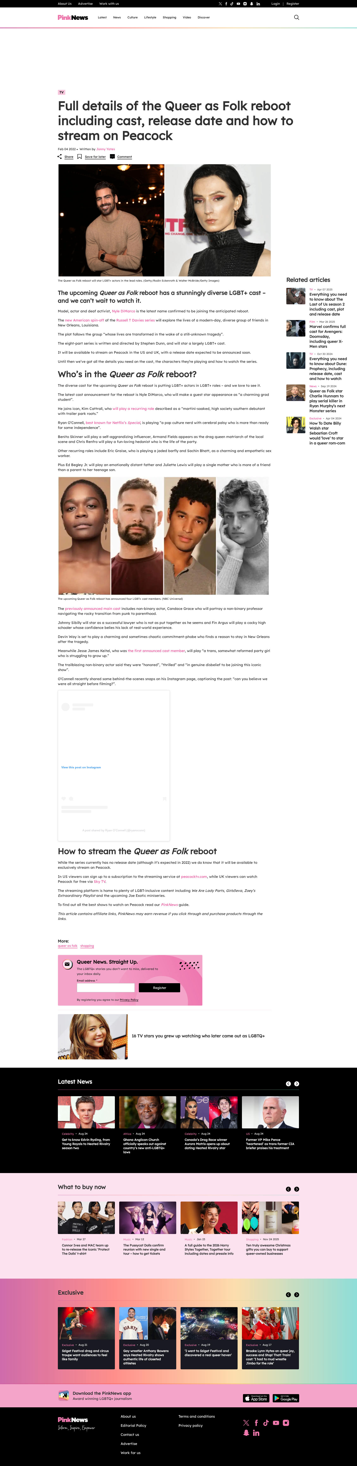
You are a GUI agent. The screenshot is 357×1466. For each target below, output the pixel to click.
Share (68, 157)
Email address (92, 980)
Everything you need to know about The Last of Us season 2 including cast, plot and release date (328, 304)
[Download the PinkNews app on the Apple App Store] (256, 1398)
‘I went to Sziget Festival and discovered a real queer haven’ (208, 1353)
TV (62, 92)
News (117, 17)
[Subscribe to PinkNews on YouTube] (276, 1424)
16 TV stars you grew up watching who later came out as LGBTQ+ (198, 1035)
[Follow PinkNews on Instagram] (286, 1424)
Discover (204, 17)
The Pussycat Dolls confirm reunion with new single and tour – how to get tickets (144, 1249)
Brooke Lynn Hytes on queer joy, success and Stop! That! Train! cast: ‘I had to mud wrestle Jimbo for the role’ (270, 1357)
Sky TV (99, 881)
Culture (132, 17)
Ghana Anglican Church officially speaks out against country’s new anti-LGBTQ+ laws (144, 1146)
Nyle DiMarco (123, 311)
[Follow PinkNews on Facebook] (256, 1424)
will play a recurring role (133, 408)
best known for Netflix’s (112, 422)
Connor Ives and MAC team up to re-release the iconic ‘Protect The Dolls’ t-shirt (85, 1249)
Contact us (130, 1434)
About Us (64, 4)
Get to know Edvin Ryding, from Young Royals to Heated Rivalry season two (86, 1144)
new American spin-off (84, 320)
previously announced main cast (92, 608)
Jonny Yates (105, 149)
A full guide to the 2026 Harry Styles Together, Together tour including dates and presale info (209, 1249)
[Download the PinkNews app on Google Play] (286, 1398)
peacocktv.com (194, 876)
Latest (102, 17)
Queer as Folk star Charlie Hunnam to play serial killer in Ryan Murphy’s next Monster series (327, 401)
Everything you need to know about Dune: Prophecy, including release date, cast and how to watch (328, 368)
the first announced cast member (156, 651)
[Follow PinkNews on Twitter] (246, 1424)
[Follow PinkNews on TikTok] (266, 1424)
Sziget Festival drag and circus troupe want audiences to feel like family (85, 1355)
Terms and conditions (196, 1416)
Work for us (130, 1453)
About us (128, 1416)
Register (293, 4)
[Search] (296, 17)
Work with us (109, 4)
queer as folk (67, 946)
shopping (87, 946)
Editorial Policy (133, 1425)
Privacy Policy (129, 999)
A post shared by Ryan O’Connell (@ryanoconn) (113, 830)
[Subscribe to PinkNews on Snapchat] (246, 1434)
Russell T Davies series (135, 320)
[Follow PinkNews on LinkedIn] (258, 3)
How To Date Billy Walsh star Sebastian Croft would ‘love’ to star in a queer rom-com (327, 433)
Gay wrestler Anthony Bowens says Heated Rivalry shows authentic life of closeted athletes (146, 1357)
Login (275, 4)
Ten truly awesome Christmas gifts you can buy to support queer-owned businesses (268, 1249)
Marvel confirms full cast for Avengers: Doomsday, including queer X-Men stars (327, 336)
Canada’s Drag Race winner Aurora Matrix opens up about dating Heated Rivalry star (207, 1144)
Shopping (169, 17)
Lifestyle (150, 17)
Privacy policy (190, 1425)
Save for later (95, 157)
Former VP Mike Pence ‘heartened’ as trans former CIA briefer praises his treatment (270, 1144)
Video (187, 17)
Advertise (85, 4)
